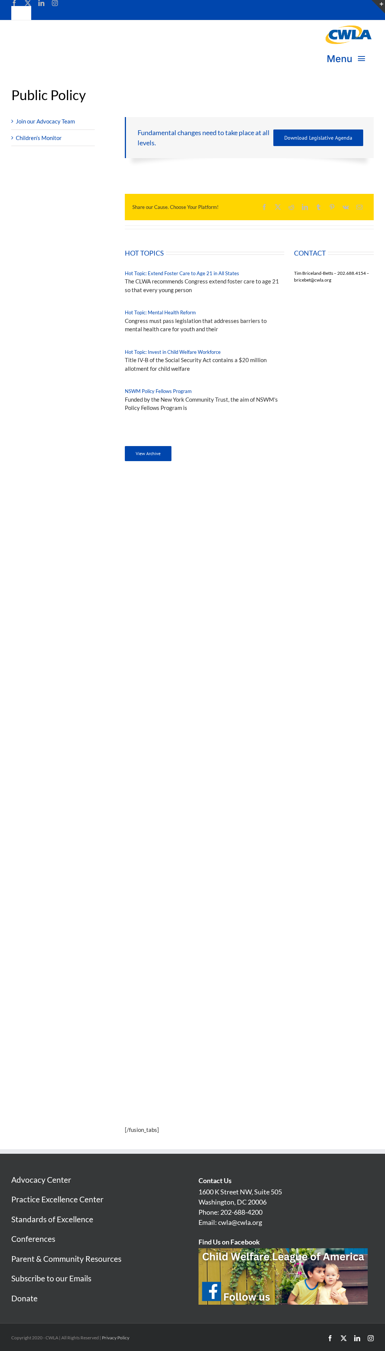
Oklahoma (282, 571)
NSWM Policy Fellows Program (158, 391)
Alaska (148, 486)
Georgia (150, 563)
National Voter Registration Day (271, 813)
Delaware (152, 546)
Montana (280, 486)
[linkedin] (41, 3)
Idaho (147, 580)
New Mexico (284, 529)
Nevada (278, 503)
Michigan (151, 664)
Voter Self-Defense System (173, 836)
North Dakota (286, 554)
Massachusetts (159, 656)
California (152, 512)
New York (281, 537)
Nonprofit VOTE (160, 779)
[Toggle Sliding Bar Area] (378, 7)
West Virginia (286, 673)
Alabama (151, 478)
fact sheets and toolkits (207, 821)
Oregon (278, 580)
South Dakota (286, 614)
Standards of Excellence (52, 1219)
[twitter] (28, 3)
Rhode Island (285, 597)
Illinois (148, 588)
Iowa (146, 605)
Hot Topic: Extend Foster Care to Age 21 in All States (182, 273)
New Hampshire (289, 512)
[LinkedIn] (305, 207)
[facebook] (14, 3)
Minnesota (153, 673)
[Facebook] (264, 207)
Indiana (149, 597)
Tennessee (282, 622)
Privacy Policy (115, 1337)
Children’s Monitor (39, 137)
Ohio (275, 563)
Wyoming (281, 690)
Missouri (280, 478)
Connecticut (155, 529)
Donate (24, 1298)
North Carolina (287, 546)
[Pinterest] (332, 207)
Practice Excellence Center (57, 1199)
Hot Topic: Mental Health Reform (160, 312)
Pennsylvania (285, 588)
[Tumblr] (318, 207)
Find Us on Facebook (229, 1242)
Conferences (33, 1238)
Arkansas (151, 503)
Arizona (149, 495)
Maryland (152, 647)
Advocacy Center (41, 1179)
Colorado (151, 520)
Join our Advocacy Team (45, 121)
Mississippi (154, 681)
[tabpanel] (249, 358)
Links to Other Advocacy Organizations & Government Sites (214, 717)
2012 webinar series (178, 813)
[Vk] (346, 207)
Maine (148, 639)
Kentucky (152, 622)
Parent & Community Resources (66, 1258)
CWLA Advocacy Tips (166, 748)
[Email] (359, 207)
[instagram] (55, 3)
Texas (276, 631)
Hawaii (148, 571)
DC (144, 537)
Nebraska (281, 495)
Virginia (279, 656)
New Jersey (283, 520)
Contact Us (215, 1180)
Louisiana (152, 631)
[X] (278, 207)
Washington (284, 664)
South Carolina (287, 605)
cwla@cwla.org (240, 1222)
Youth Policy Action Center (173, 900)
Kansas (149, 614)
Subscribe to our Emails (51, 1278)
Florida (148, 554)
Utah (275, 639)
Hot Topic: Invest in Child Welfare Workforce (173, 352)
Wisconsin (282, 681)
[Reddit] (291, 207)
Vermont (280, 647)
